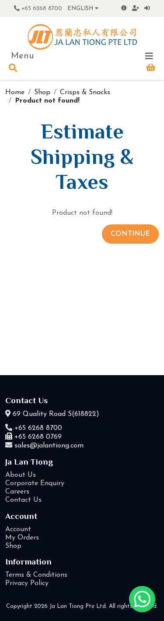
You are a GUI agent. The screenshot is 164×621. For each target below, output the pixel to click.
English (81, 8)
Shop (42, 92)
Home (14, 92)
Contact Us (23, 500)
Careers (17, 491)
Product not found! (47, 100)
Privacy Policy (27, 583)
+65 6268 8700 (41, 8)
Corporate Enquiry (34, 483)
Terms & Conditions (36, 574)
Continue (130, 234)
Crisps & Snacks (85, 92)
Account (18, 529)
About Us (20, 475)
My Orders (22, 537)
